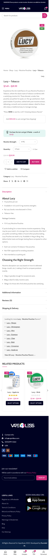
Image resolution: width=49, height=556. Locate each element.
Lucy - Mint (11, 331)
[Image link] (20, 455)
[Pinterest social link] (15, 181)
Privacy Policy (6, 516)
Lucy (42, 76)
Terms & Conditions (9, 507)
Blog (3, 524)
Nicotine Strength (9, 142)
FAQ (3, 528)
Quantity (6, 149)
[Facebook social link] (9, 181)
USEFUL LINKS (7, 495)
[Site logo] (24, 8)
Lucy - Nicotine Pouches (23, 70)
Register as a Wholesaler (10, 499)
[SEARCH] (44, 15)
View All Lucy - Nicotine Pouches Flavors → (20, 355)
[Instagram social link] (8, 450)
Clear (35, 149)
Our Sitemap (6, 532)
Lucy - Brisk (11, 342)
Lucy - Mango (11, 323)
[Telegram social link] (24, 181)
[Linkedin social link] (18, 181)
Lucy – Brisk (36, 392)
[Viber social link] (27, 181)
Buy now (35, 162)
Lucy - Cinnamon (13, 346)
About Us (5, 503)
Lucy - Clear (11, 338)
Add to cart (21, 162)
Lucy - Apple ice (12, 350)
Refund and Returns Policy (11, 511)
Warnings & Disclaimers (10, 520)
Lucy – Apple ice (13, 392)
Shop (11, 70)
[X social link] (12, 181)
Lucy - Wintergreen (13, 327)
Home (5, 70)
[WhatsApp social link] (21, 181)
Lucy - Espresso (12, 334)
